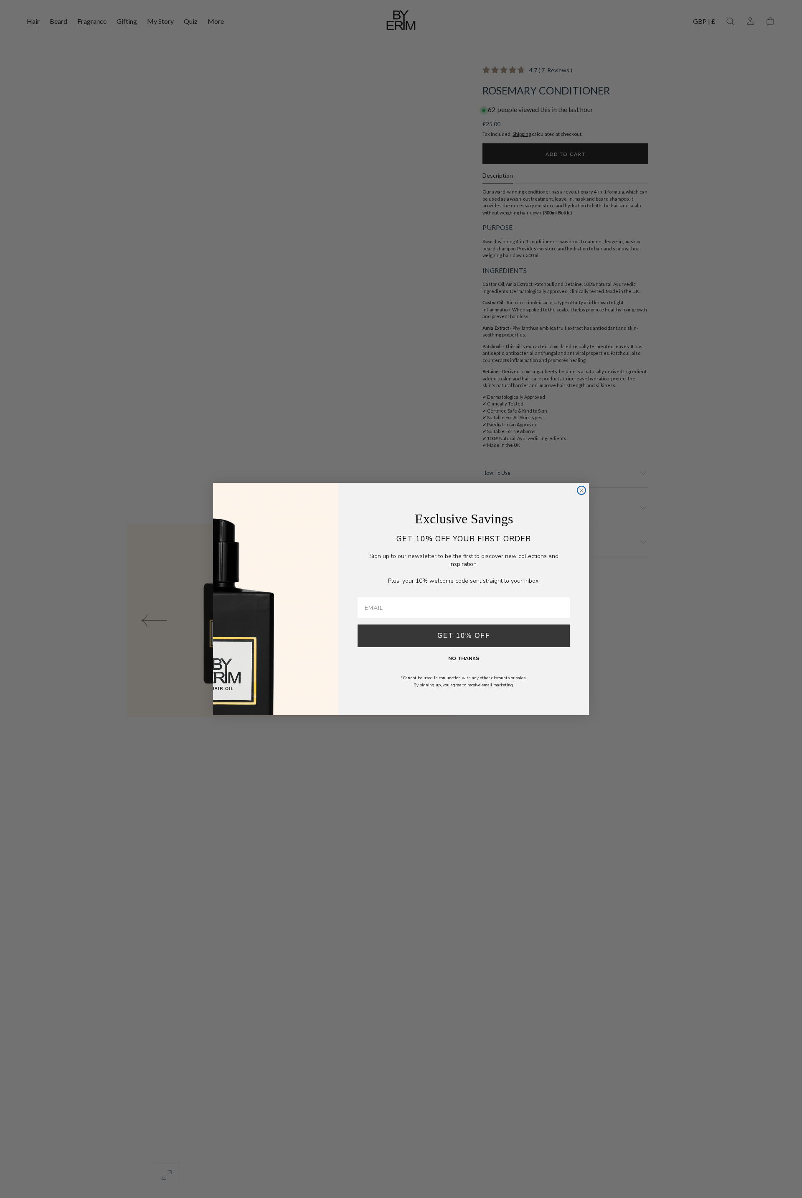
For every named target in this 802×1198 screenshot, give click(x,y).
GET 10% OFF (463, 635)
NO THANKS (463, 658)
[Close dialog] (581, 490)
